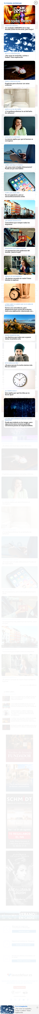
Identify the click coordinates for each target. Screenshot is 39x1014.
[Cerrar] (37, 1007)
